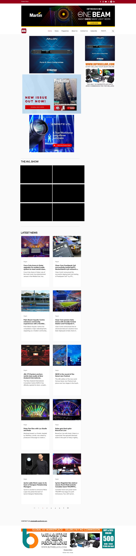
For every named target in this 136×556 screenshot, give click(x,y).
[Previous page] (38, 508)
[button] (93, 31)
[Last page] (68, 508)
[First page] (34, 508)
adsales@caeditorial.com (38, 521)
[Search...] (113, 31)
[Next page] (64, 508)
